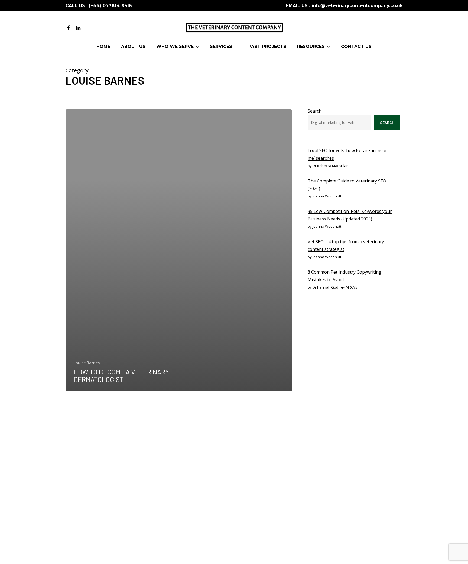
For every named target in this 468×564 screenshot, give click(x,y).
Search (314, 111)
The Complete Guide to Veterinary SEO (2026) (347, 184)
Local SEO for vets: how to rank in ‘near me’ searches (347, 154)
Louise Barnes (87, 362)
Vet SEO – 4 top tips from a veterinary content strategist (346, 245)
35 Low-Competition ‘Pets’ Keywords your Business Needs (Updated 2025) (350, 215)
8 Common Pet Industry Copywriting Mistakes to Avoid (344, 276)
